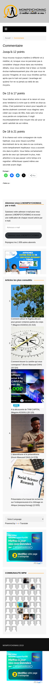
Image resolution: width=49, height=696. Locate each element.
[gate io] (20, 586)
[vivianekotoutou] (8, 629)
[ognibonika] (26, 605)
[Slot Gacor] (14, 580)
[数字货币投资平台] (8, 617)
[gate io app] (38, 592)
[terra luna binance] (38, 611)
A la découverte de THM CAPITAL (25, 410)
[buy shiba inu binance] (14, 623)
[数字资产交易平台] (38, 580)
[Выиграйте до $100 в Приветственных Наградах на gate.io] (32, 623)
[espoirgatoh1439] (38, 586)
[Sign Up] (38, 599)
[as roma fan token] (26, 611)
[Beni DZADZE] (32, 617)
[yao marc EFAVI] (26, 617)
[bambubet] (14, 611)
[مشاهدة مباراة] (14, 592)
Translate (24, 523)
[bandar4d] (8, 605)
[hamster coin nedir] (20, 623)
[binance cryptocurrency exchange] (14, 605)
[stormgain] (20, 580)
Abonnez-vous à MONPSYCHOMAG (23, 235)
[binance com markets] (14, 629)
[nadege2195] (8, 580)
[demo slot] (26, 599)
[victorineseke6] (26, 623)
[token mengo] (14, 599)
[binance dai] (8, 599)
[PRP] (8, 586)
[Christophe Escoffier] (26, 580)
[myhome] (8, 611)
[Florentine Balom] (32, 605)
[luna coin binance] (38, 605)
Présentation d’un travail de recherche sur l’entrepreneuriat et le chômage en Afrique (27, 502)
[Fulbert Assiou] (20, 592)
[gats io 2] (32, 580)
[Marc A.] (32, 586)
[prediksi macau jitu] (14, 617)
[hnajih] (20, 611)
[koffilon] (38, 623)
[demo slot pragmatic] (20, 599)
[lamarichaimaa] (20, 605)
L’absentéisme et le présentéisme (25, 454)
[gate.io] (14, 586)
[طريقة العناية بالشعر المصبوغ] (26, 586)
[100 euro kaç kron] (8, 592)
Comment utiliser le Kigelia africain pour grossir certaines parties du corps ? (27, 322)
